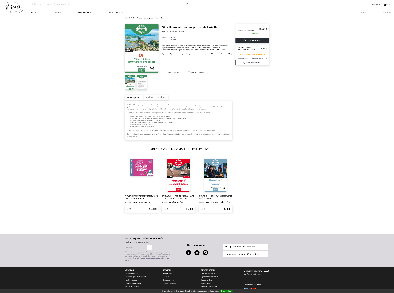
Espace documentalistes (209, 277)
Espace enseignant (85, 13)
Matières (34, 13)
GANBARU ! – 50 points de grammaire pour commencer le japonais (178, 197)
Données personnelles (133, 283)
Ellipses (164, 37)
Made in (173, 37)
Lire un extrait (174, 72)
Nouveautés (361, 13)
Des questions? (240, 247)
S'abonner (149, 247)
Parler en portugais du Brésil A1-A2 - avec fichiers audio (141, 197)
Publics (58, 13)
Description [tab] (133, 97)
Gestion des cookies (132, 287)
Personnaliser (226, 291)
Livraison (166, 277)
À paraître (387, 13)
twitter (197, 252)
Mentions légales (131, 280)
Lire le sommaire (197, 72)
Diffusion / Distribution (209, 287)
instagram (205, 252)
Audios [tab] (149, 97)
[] (187, 4)
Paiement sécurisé (169, 283)
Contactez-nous (168, 280)
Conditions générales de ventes (136, 277)
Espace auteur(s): (242, 254)
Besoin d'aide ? (168, 273)
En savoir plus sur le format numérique (252, 58)
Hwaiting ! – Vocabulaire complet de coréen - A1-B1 (215, 197)
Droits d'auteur (206, 283)
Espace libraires (116, 13)
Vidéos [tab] (162, 97)
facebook (188, 252)
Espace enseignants (208, 273)
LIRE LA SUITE (221, 50)
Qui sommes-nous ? (132, 273)
